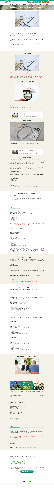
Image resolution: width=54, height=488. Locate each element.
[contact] (48, 0)
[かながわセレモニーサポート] (9, 2)
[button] (23, 481)
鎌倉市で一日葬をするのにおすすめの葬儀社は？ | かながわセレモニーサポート (30, 151)
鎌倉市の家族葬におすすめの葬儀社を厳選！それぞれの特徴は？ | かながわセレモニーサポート (30, 114)
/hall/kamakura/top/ (15, 418)
